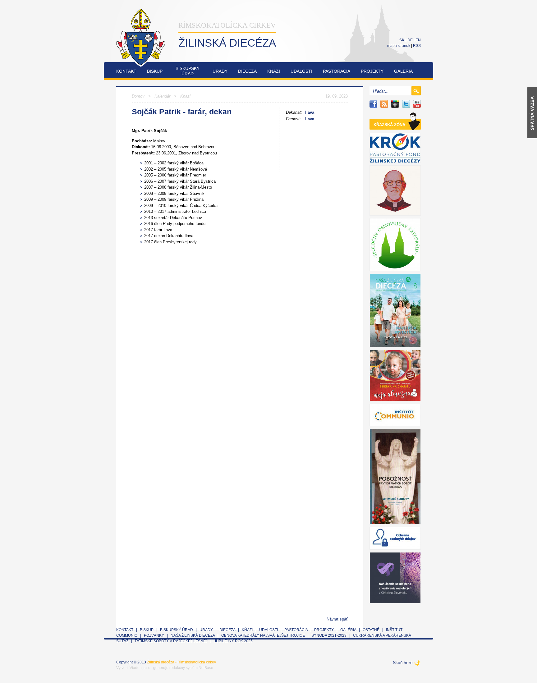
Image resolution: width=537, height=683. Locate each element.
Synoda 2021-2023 (329, 635)
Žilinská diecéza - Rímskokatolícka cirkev (181, 662)
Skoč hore (403, 662)
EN (418, 40)
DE (410, 40)
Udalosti (301, 71)
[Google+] (395, 104)
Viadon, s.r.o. (140, 668)
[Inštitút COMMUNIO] (395, 415)
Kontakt (126, 71)
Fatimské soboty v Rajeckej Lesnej (172, 641)
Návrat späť (337, 619)
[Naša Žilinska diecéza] (395, 310)
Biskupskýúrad (188, 71)
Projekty (372, 71)
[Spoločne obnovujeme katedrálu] (395, 244)
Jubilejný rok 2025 (233, 641)
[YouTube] (417, 104)
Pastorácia (336, 71)
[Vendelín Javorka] (395, 190)
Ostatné (371, 630)
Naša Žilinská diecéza (193, 635)
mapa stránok (398, 46)
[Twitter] (406, 104)
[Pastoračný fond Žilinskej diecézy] (395, 148)
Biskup (155, 71)
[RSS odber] (384, 104)
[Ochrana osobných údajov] (395, 538)
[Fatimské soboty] (395, 477)
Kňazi (273, 71)
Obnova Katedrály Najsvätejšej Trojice (263, 635)
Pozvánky (154, 635)
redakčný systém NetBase (191, 668)
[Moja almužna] (395, 375)
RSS (417, 46)
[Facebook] (373, 104)
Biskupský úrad (176, 630)
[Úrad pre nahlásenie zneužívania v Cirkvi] (395, 577)
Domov (138, 96)
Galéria (403, 71)
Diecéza (247, 71)
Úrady (220, 71)
